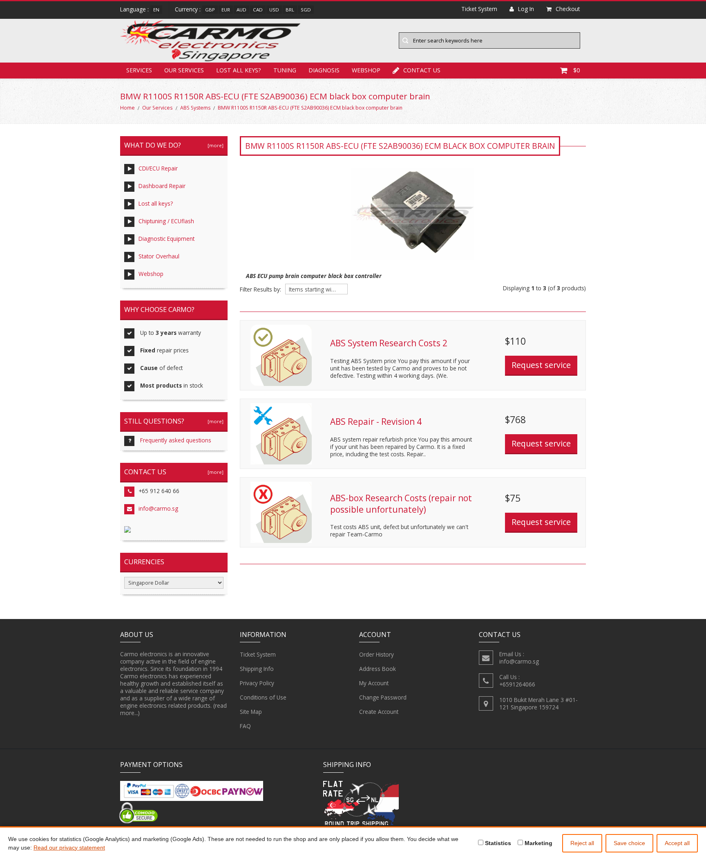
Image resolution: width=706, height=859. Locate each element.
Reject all (582, 843)
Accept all (677, 843)
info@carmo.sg (158, 508)
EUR (225, 10)
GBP (210, 10)
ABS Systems (195, 107)
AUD (241, 10)
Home (127, 107)
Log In (526, 9)
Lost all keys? (238, 70)
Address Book (377, 669)
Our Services (184, 70)
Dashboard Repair (162, 186)
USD (274, 10)
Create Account (378, 711)
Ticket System (258, 654)
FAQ (245, 726)
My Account (374, 683)
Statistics (497, 843)
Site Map (251, 711)
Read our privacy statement (69, 847)
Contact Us (421, 70)
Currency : (188, 9)
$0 (576, 70)
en (156, 10)
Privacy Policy (257, 683)
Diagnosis (324, 70)
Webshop (366, 70)
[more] (214, 145)
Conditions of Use (263, 697)
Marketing (537, 843)
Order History (376, 654)
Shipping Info (257, 669)
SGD (306, 10)
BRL (290, 10)
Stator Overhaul (159, 256)
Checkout (568, 9)
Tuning (284, 70)
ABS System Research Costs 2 (388, 343)
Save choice (629, 843)
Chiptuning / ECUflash (166, 221)
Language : (134, 9)
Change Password (383, 697)
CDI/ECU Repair (158, 168)
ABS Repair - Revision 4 (376, 421)
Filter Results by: (260, 289)
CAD (258, 10)
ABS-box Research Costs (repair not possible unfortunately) (401, 503)
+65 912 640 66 (159, 491)
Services (139, 70)
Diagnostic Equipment (166, 238)
